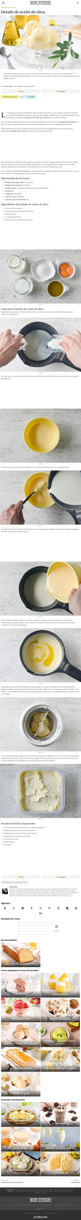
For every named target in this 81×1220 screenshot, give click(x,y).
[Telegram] (22, 908)
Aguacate (69, 1191)
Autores (16, 1205)
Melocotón (33, 1189)
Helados (32, 97)
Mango (40, 1189)
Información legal (28, 1205)
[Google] (5, 908)
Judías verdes (58, 1189)
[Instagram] (58, 908)
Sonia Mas (13, 887)
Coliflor (62, 1191)
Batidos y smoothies (22, 1189)
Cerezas (71, 1189)
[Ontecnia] (40, 1218)
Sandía (66, 1189)
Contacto (73, 1205)
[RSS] (76, 908)
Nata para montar (21, 882)
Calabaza (56, 1191)
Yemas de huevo (7, 882)
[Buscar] (77, 3)
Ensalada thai (75, 1182)
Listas (43, 1192)
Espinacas (38, 1192)
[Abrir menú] (3, 3)
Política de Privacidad (45, 1205)
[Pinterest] (49, 908)
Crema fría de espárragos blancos (12, 1182)
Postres (22, 97)
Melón (51, 1189)
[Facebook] (31, 908)
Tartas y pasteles (19, 1191)
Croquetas (36, 1191)
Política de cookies (61, 1205)
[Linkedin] (67, 908)
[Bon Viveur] (40, 2)
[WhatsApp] (14, 908)
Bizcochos (28, 1191)
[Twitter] (40, 908)
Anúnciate (7, 1205)
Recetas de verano (10, 97)
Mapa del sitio (40, 1208)
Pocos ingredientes (46, 1191)
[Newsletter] (40, 913)
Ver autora (67, 895)
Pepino (45, 1189)
